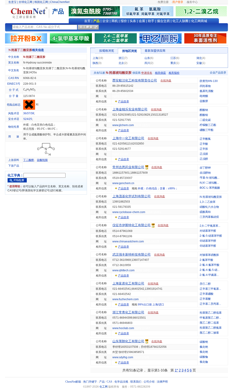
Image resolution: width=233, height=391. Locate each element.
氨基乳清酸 (206, 91)
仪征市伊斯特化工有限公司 (131, 225)
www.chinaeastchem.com (128, 241)
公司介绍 (149, 381)
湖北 (199, 58)
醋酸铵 (204, 115)
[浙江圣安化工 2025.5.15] (160, 38)
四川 (147, 63)
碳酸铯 (204, 341)
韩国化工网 (41, 2)
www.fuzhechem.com (125, 299)
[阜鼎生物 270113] (201, 11)
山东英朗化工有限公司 (128, 341)
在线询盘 (165, 80)
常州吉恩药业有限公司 (128, 167)
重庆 (173, 63)
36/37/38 (28, 113)
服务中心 (192, 2)
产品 (96, 21)
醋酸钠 (204, 110)
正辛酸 (204, 143)
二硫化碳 (205, 120)
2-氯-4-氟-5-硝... (209, 270)
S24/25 (27, 119)
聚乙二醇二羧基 (209, 332)
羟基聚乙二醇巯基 (211, 312)
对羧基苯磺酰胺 (209, 254)
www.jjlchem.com (123, 125)
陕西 (95, 63)
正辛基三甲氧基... (210, 288)
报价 (124, 21)
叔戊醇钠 (205, 172)
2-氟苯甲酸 (206, 260)
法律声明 (162, 381)
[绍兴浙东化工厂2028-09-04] (26, 38)
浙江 (121, 58)
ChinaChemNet (59, 2)
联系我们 (135, 381)
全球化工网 (25, 2)
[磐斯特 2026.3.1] (71, 38)
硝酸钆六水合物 (209, 206)
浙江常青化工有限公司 (128, 312)
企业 (105, 21)
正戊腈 (204, 153)
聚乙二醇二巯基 (209, 322)
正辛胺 (204, 148)
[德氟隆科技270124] (149, 11)
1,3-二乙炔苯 (207, 201)
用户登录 (177, 2)
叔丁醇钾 (205, 167)
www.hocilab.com (123, 328)
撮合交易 (163, 21)
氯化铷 (204, 361)
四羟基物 (205, 86)
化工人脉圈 (180, 21)
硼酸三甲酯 (206, 130)
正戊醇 (204, 158)
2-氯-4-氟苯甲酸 (209, 265)
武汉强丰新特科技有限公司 (131, 254)
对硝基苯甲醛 (208, 230)
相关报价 (174, 72)
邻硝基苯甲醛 (208, 245)
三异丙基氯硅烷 (209, 216)
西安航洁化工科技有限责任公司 (134, 80)
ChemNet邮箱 (73, 381)
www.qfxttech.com (123, 270)
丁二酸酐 (28, 160)
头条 (133, 21)
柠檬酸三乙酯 (208, 125)
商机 (114, 21)
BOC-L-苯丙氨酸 (210, 187)
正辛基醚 (205, 298)
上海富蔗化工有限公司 (128, 283)
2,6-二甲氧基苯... (210, 225)
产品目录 (123, 101)
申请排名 (146, 72)
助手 (151, 21)
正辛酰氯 (205, 138)
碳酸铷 (204, 356)
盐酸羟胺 (42, 160)
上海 (95, 58)
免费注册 (163, 2)
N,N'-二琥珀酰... (209, 182)
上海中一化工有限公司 (128, 138)
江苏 (173, 58)
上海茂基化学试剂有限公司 (131, 196)
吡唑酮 (204, 96)
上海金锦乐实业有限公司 (129, 109)
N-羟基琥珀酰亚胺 (211, 196)
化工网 (103, 386)
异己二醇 (205, 283)
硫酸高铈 (205, 211)
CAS (109, 381)
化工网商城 (199, 21)
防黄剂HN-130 (209, 81)
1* (176, 370)
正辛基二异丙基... (210, 303)
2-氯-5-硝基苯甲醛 (211, 235)
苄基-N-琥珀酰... (209, 177)
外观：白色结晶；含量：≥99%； (158, 188)
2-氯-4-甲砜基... (209, 275)
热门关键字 (90, 381)
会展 (142, 21)
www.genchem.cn (123, 183)
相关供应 (160, 72)
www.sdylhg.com (122, 357)
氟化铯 (204, 346)
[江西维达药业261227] (95, 11)
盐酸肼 (204, 101)
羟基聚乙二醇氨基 (211, 327)
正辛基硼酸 (206, 293)
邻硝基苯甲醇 (208, 240)
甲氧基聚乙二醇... (210, 317)
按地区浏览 (129, 51)
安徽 (199, 63)
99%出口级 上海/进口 (151, 304)
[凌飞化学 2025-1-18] (205, 38)
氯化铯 (204, 351)
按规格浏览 (106, 50)
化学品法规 (121, 381)
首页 (87, 21)
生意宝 (12, 2)
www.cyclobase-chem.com (128, 212)
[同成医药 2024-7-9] (116, 38)
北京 (121, 63)
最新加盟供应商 (155, 50)
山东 (147, 58)
